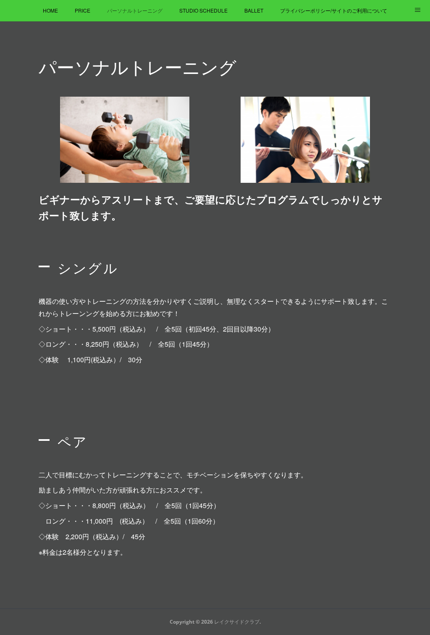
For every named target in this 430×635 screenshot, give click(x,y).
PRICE (82, 10)
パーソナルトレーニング (135, 10)
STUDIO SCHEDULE (203, 10)
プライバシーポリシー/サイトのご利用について (333, 10)
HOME (50, 10)
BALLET (253, 10)
